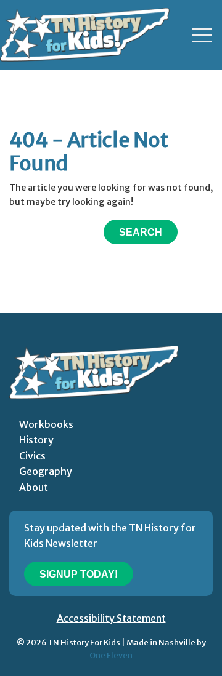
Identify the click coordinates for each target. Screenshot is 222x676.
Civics (32, 456)
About (33, 487)
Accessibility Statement (111, 618)
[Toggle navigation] (202, 35)
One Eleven (111, 655)
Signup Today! (78, 574)
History (36, 440)
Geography (45, 471)
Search (140, 232)
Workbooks (46, 424)
